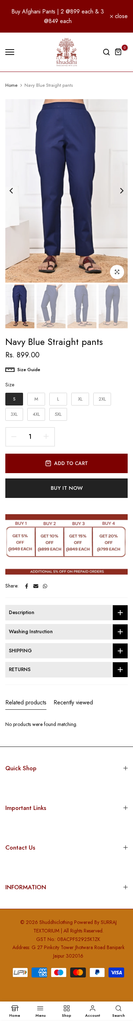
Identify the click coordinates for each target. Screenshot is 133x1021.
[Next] (117, 191)
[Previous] (16, 191)
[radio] (14, 399)
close (120, 16)
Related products (25, 702)
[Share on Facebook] (26, 586)
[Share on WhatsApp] (45, 586)
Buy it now (67, 488)
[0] (118, 52)
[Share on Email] (36, 586)
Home (11, 85)
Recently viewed (73, 702)
